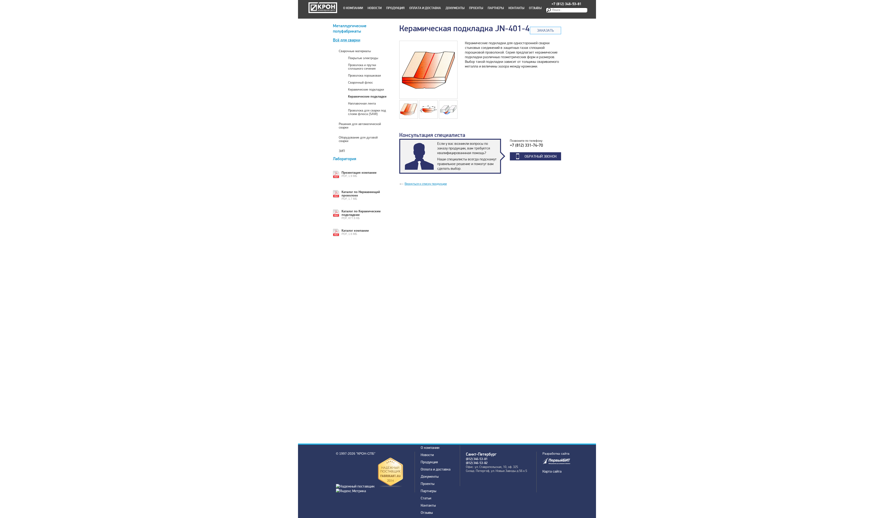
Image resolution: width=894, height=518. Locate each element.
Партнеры (496, 8)
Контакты (516, 8)
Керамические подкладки (366, 89)
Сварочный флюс (360, 82)
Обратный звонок (541, 156)
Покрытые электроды (363, 58)
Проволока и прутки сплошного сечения (362, 66)
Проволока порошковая (364, 75)
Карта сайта (552, 471)
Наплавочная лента (362, 103)
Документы (455, 8)
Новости (375, 8)
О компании (353, 8)
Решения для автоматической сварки (360, 125)
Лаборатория (344, 159)
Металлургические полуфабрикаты (349, 28)
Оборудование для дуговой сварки (358, 139)
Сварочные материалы (355, 51)
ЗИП (342, 151)
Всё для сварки (346, 40)
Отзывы (535, 8)
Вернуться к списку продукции (426, 184)
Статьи (426, 498)
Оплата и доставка (425, 8)
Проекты (476, 8)
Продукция (395, 8)
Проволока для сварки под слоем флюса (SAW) (367, 112)
